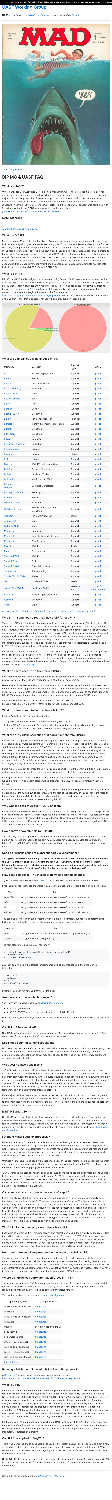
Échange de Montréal (15, 492)
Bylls (6, 459)
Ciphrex (8, 464)
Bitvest (7, 439)
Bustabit (8, 454)
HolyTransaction (12, 509)
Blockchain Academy (15, 444)
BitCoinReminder (12, 398)
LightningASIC (11, 526)
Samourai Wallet (12, 556)
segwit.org (29, 664)
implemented (98, 589)
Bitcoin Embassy (12, 388)
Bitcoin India (10, 393)
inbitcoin (8, 516)
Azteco (7, 383)
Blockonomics (11, 449)
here (42, 880)
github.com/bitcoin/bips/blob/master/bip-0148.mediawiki (31, 211)
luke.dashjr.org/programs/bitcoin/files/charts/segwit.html (31, 295)
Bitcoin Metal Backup (82, 2)
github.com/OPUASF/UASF (51, 1476)
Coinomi (8, 479)
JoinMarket (10, 521)
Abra (6, 373)
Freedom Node (12, 502)
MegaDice (9, 531)
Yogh (6, 604)
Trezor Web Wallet (13, 588)
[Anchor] (25, 186)
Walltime (8, 599)
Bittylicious (9, 433)
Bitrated (8, 423)
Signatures (40, 1306)
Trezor (7, 581)
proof (98, 373)
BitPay (7, 418)
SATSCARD (96, 2)
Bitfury (7, 403)
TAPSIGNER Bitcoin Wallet (38, 2)
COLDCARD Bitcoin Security (61, 2)
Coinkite (76, 15)
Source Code (11, 1362)
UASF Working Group (24, 7)
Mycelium (9, 546)
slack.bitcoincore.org (52, 1003)
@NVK (31, 15)
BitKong (8, 408)
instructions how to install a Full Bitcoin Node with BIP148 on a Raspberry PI (41, 1378)
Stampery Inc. (11, 571)
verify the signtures (54, 1295)
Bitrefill (7, 428)
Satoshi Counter (12, 561)
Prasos (7, 551)
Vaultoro (8, 594)
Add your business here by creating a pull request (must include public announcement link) (49, 611)
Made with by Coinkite (16, 2)
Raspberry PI (10, 1375)
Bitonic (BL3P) (11, 413)
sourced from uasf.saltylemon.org (19, 229)
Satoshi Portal (11, 566)
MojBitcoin (9, 541)
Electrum (8, 497)
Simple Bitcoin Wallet (15, 576)
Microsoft (9, 536)
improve (45, 15)
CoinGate (9, 469)
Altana (7, 378)
